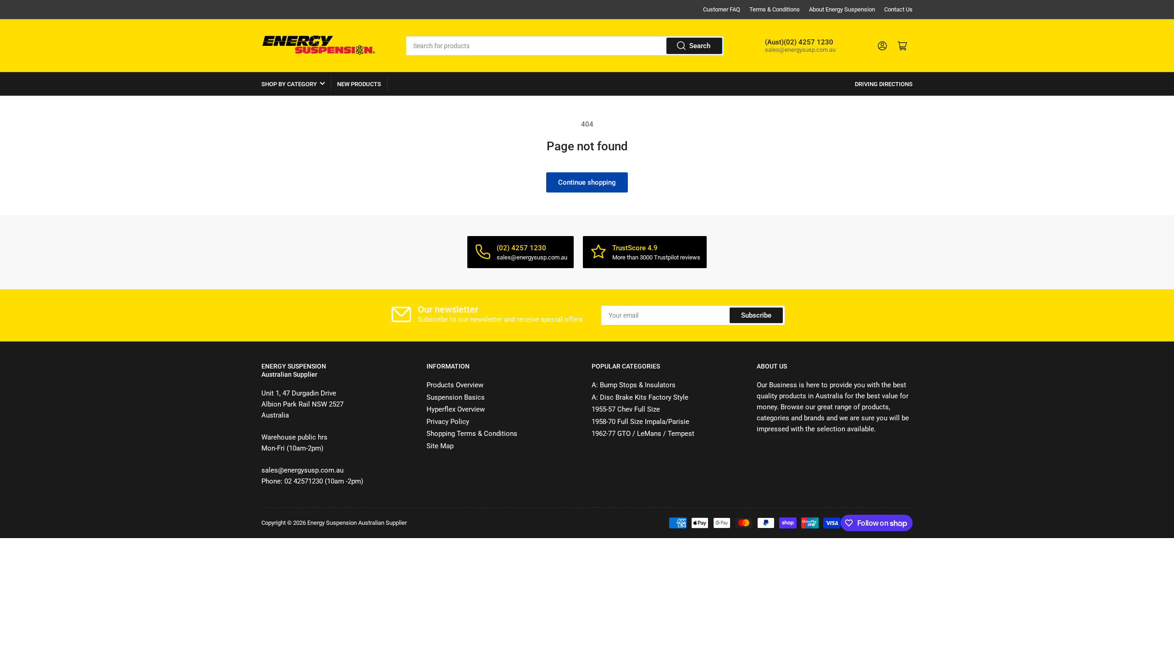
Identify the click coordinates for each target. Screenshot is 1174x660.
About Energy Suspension (842, 9)
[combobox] (565, 45)
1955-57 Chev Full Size (626, 409)
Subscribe (756, 315)
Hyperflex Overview (455, 409)
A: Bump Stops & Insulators (634, 385)
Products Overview (454, 385)
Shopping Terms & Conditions (471, 433)
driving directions (884, 84)
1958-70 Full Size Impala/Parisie (640, 422)
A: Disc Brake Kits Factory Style (640, 397)
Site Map (440, 446)
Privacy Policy (447, 422)
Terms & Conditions (774, 9)
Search (699, 46)
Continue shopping (587, 182)
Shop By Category (289, 84)
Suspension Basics (455, 397)
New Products (359, 84)
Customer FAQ (721, 9)
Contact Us (898, 9)
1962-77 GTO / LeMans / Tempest (643, 433)
